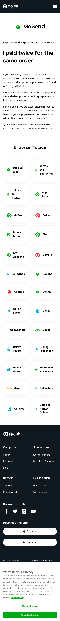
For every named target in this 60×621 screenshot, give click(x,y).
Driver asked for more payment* (29, 118)
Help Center (39, 485)
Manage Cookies (30, 606)
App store (32, 531)
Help (5, 43)
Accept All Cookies (30, 615)
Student (7, 485)
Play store (31, 542)
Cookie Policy (17, 597)
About (6, 455)
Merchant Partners (43, 461)
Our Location (40, 492)
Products (8, 461)
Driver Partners (41, 455)
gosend (15, 43)
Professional (10, 492)
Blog (5, 467)
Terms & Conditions (42, 560)
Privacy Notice (11, 560)
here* (47, 82)
